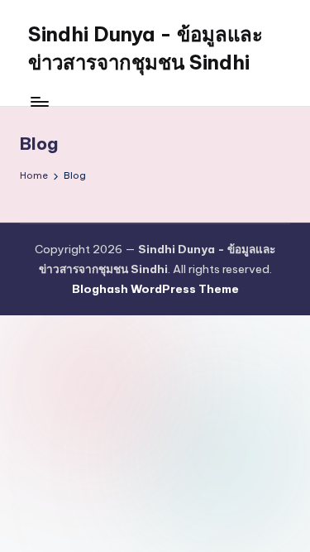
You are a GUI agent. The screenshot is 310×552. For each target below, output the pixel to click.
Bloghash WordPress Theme (155, 288)
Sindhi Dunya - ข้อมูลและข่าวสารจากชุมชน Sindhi (145, 48)
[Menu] (39, 101)
